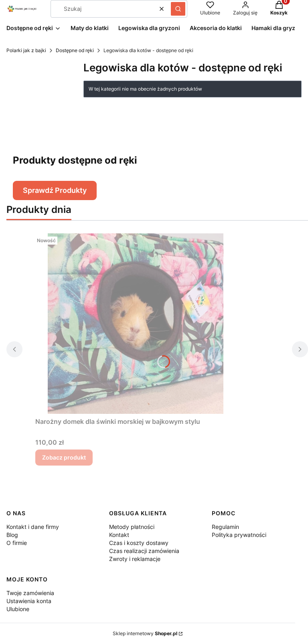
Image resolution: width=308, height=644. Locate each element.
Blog (12, 534)
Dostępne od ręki (75, 50)
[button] (178, 9)
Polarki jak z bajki (26, 50)
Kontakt (119, 534)
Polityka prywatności (239, 534)
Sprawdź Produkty (55, 190)
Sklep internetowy (145, 633)
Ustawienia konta (28, 600)
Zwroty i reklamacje (134, 558)
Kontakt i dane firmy (32, 526)
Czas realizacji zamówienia (144, 550)
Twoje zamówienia (30, 592)
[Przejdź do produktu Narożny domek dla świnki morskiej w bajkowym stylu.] (135, 323)
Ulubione (17, 609)
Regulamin (225, 526)
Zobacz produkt (64, 457)
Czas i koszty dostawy (138, 542)
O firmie (16, 542)
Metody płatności (131, 526)
